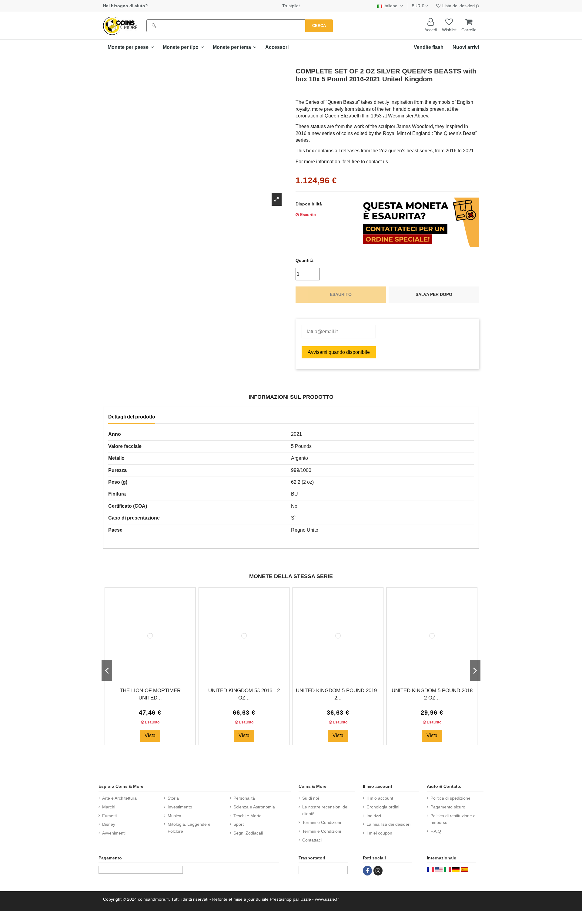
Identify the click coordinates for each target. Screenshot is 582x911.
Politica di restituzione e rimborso (453, 819)
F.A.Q (435, 831)
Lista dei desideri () (460, 5)
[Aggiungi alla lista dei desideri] (145, 675)
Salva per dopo (434, 294)
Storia (173, 798)
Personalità (244, 798)
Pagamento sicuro (447, 806)
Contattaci (312, 840)
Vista (150, 735)
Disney (108, 824)
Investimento (180, 806)
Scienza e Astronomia (254, 806)
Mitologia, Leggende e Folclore (189, 827)
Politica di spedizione (450, 798)
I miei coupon (379, 833)
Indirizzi (373, 815)
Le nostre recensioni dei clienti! (325, 810)
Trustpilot (291, 5)
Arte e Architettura (119, 798)
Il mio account (379, 798)
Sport (238, 824)
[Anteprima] (155, 675)
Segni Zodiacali (248, 833)
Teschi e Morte (247, 815)
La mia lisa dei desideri (388, 824)
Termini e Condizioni (321, 822)
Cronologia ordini (382, 806)
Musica (174, 815)
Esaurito (341, 294)
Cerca (319, 25)
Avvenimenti (113, 833)
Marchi (108, 806)
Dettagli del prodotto (131, 416)
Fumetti (109, 815)
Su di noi (310, 798)
